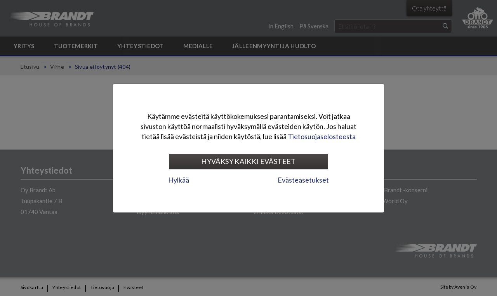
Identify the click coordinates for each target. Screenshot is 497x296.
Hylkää (178, 180)
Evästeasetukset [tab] (303, 180)
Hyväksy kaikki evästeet (248, 161)
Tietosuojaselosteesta (322, 136)
